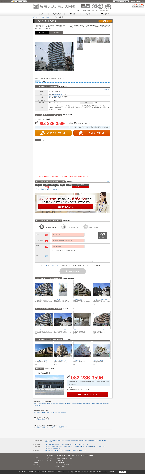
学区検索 (49, 460)
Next (73, 56)
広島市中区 (37, 403)
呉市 (84, 403)
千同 (56, 412)
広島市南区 (49, 403)
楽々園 (60, 94)
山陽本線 (47, 446)
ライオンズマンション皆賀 (99, 329)
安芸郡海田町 (106, 403)
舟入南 (62, 444)
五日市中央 (63, 412)
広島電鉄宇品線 (100, 446)
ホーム (35, 455)
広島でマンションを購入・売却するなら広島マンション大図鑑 (74, 455)
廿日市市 (93, 403)
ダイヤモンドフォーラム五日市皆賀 (100, 299)
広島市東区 (43, 403)
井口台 (53, 444)
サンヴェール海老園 (78, 299)
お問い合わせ (50, 458)
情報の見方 (107, 89)
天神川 (68, 450)
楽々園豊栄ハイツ (77, 360)
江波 (55, 450)
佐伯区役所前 (41, 419)
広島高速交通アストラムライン (79, 446)
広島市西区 (55, 403)
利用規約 (44, 265)
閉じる (122, 471)
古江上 (66, 444)
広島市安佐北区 (71, 403)
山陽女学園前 (52, 427)
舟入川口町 (60, 450)
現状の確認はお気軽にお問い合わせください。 (47, 189)
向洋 (81, 450)
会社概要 (35, 458)
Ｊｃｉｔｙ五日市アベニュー (60, 360)
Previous (36, 56)
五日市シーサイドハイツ (98, 360)
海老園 (41, 412)
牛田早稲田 (48, 444)
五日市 (36, 419)
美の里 (45, 412)
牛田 (65, 450)
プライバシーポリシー (55, 265)
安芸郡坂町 (37, 405)
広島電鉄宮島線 (53, 96)
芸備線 (93, 446)
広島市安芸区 (78, 403)
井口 (66, 427)
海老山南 (36, 412)
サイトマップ (36, 464)
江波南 (57, 444)
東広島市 (88, 403)
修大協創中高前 (60, 427)
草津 (84, 450)
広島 (46, 450)
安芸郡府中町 (99, 403)
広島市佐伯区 (56, 94)
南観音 (70, 444)
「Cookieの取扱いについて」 (100, 471)
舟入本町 (76, 444)
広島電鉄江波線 (66, 446)
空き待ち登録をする (80, 187)
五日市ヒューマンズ (78, 329)
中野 (83, 444)
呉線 (60, 446)
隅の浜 (49, 412)
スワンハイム (57, 299)
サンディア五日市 (39, 299)
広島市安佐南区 (62, 403)
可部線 (89, 446)
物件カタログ (36, 467)
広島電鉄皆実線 (57, 448)
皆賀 (59, 412)
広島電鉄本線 (48, 448)
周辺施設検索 (50, 455)
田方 (80, 444)
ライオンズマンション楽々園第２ (42, 360)
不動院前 (73, 450)
